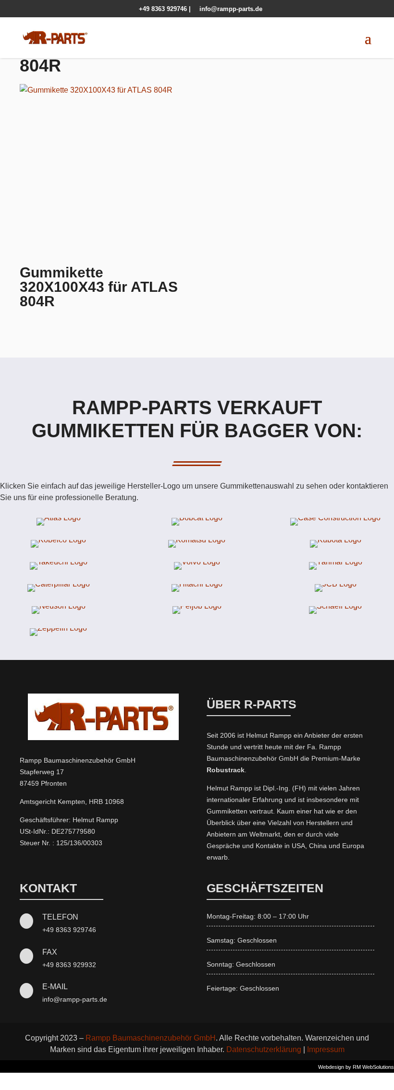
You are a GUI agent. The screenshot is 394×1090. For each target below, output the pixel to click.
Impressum (326, 1049)
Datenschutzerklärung (263, 1049)
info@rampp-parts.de (227, 8)
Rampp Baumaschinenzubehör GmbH (151, 1038)
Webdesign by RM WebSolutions (356, 1067)
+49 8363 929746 (160, 8)
